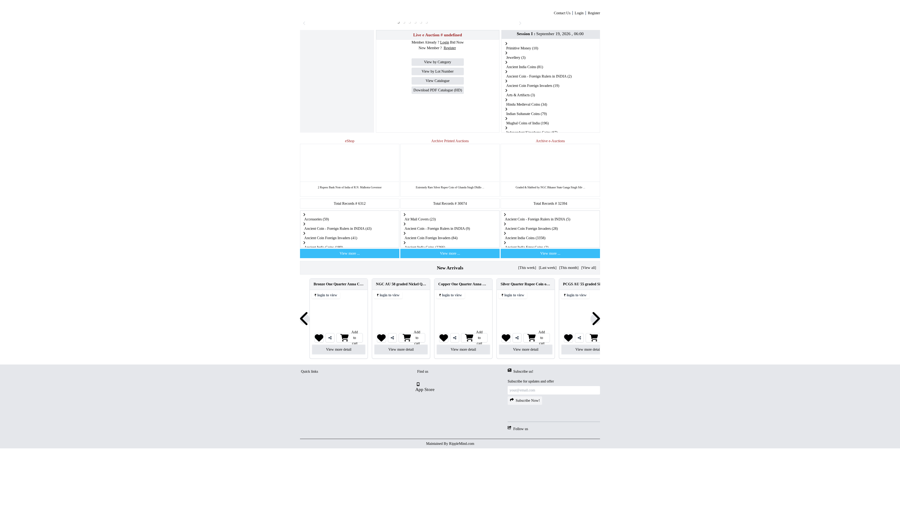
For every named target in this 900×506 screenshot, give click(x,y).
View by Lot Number (438, 147)
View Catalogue (438, 157)
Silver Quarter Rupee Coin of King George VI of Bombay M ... (541, 360)
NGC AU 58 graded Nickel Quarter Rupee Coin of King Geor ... (417, 360)
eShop (349, 217)
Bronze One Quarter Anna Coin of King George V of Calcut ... (353, 360)
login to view (318, 371)
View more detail (329, 425)
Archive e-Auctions (550, 217)
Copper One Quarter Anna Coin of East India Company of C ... (479, 360)
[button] (398, 98)
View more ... (350, 329)
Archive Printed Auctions (450, 217)
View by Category (437, 138)
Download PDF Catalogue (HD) (437, 166)
